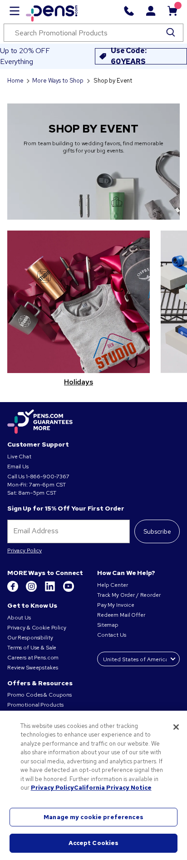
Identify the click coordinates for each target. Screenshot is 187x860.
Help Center (112, 585)
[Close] (176, 727)
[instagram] (32, 590)
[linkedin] (50, 590)
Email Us (18, 466)
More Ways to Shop (58, 80)
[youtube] (68, 590)
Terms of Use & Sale (31, 647)
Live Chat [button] (19, 456)
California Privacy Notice (113, 787)
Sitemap (107, 625)
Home (15, 80)
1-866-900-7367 (47, 476)
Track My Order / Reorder (129, 595)
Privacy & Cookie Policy (36, 627)
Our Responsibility (30, 637)
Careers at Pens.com (33, 657)
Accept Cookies (94, 843)
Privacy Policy (24, 550)
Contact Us (112, 635)
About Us (19, 617)
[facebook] (13, 590)
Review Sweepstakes (32, 667)
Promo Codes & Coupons (39, 694)
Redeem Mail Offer (121, 615)
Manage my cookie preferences (93, 817)
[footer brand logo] (40, 422)
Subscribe (157, 531)
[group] (78, 313)
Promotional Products (35, 704)
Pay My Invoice (115, 605)
